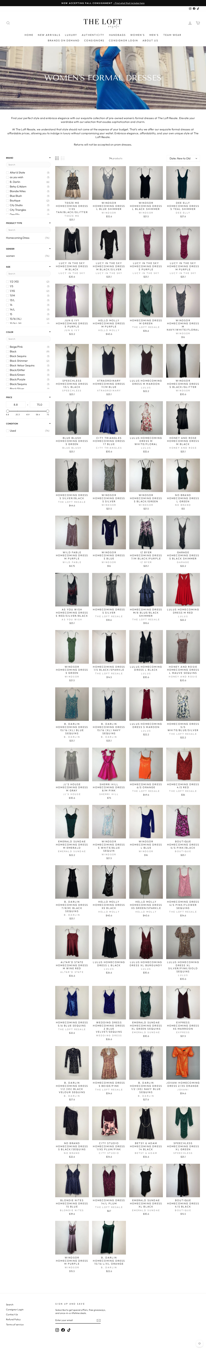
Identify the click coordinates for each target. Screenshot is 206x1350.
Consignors (94, 40)
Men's (154, 34)
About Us (150, 40)
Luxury (71, 34)
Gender (10, 248)
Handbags (117, 34)
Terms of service (15, 1324)
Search (9, 1304)
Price (9, 397)
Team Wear (172, 34)
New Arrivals (49, 34)
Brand (9, 157)
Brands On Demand (64, 40)
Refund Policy (13, 1319)
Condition (12, 423)
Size (8, 266)
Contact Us (12, 1314)
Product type (14, 223)
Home (29, 34)
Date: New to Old (180, 158)
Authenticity (93, 34)
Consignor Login (123, 40)
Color (9, 332)
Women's (137, 34)
